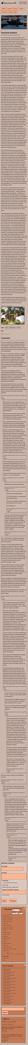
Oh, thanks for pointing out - (9, 984)
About (4, 8)
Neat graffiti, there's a (8, 1002)
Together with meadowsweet (9, 993)
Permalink (3, 395)
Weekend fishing (7, 925)
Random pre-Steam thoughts (9, 949)
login (20, 3)
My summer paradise (8, 918)
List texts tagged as (17, 908)
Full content (4, 1031)
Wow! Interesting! (7, 969)
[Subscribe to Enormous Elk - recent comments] (24, 965)
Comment (4, 872)
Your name (4, 866)
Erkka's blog (13, 12)
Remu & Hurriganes (17, 150)
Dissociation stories (7, 921)
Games (9, 8)
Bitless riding (6, 950)
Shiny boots (5, 945)
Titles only (4, 1030)
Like (2, 330)
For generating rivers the (8, 972)
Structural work (6, 934)
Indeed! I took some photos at (10, 987)
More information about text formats (10, 882)
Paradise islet (6, 916)
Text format (5, 880)
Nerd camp (5, 923)
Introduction (5, 958)
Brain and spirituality (7, 919)
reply (3, 398)
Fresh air (5, 939)
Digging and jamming (8, 928)
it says (14, 251)
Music (16, 8)
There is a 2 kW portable (8, 975)
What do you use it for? (8, 996)
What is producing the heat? (9, 978)
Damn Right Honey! (7, 947)
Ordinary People (6, 938)
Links (4, 960)
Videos (21, 8)
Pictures (4, 12)
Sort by (14, 912)
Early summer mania (7, 927)
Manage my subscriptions (8, 1024)
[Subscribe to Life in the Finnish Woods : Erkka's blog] (24, 908)
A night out (5, 936)
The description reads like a (9, 990)
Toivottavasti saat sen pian (9, 981)
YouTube (4, 1041)
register (25, 3)
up (2, 332)
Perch (4, 941)
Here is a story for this (8, 999)
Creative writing (6, 932)
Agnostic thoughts (7, 943)
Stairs (4, 930)
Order (20, 912)
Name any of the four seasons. (11, 889)
